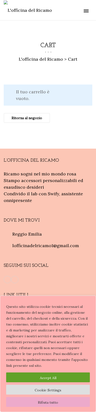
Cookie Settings (48, 390)
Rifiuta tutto (48, 402)
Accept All (48, 378)
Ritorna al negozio (27, 118)
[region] (48, 354)
